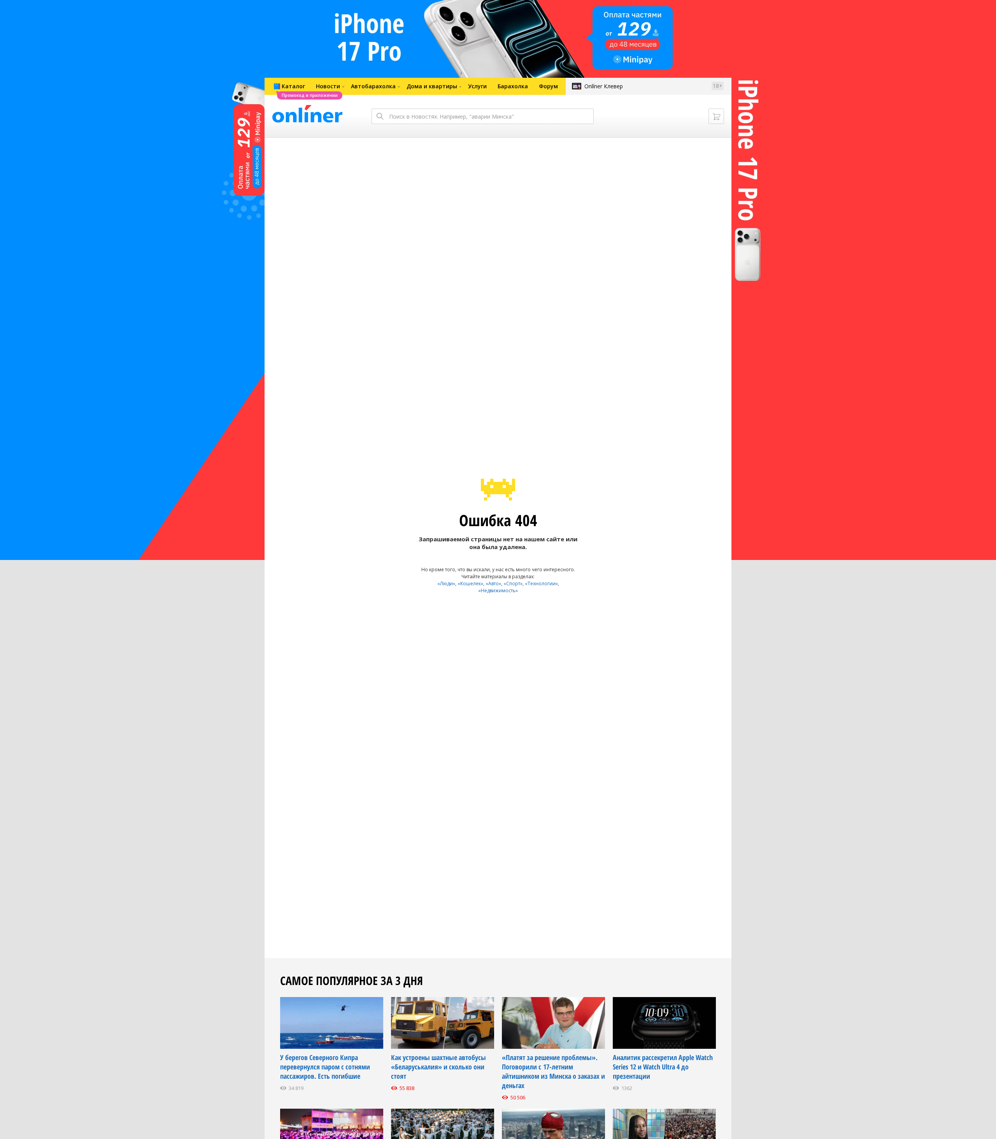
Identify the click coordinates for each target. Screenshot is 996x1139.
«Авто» (493, 583)
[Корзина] (716, 116)
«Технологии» (541, 583)
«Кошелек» (470, 583)
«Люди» (446, 583)
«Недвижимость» (498, 590)
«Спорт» (513, 583)
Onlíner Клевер (603, 86)
